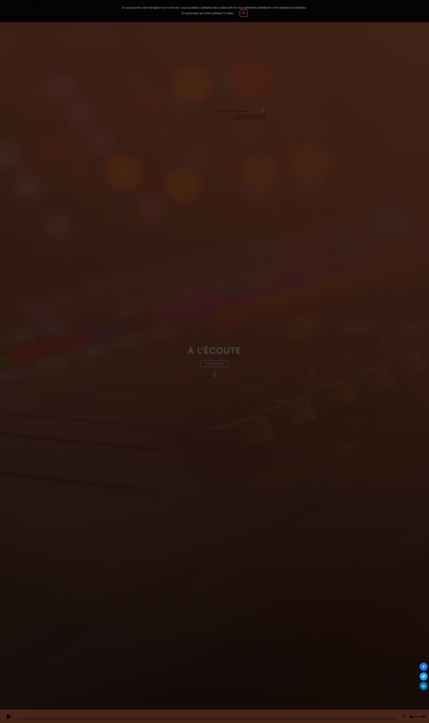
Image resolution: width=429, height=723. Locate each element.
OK (244, 13)
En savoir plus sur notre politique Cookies (207, 13)
